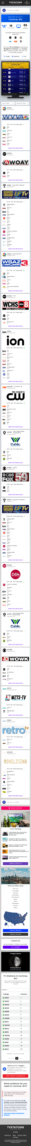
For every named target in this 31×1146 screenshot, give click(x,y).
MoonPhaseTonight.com (15, 969)
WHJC (7, 1029)
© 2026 (15, 1132)
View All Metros (15, 930)
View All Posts (15, 863)
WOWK (7, 1018)
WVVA (7, 1005)
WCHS (7, 1008)
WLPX (7, 1032)
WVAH (7, 1015)
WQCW (7, 1035)
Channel (24, 994)
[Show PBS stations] (21, 41)
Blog (14, 1135)
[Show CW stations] (15, 41)
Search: (4, 990)
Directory (8, 1135)
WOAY (7, 1001)
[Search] (4, 10)
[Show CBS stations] (15, 37)
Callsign (6, 994)
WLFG (7, 1049)
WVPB (7, 1039)
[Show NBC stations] (21, 37)
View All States (15, 934)
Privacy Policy (22, 1135)
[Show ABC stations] (10, 37)
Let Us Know (15, 947)
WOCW (7, 1025)
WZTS (7, 1022)
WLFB (6, 1042)
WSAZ (7, 998)
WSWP (7, 1011)
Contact (15, 1137)
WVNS (7, 1046)
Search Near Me (16, 808)
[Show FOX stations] (10, 41)
